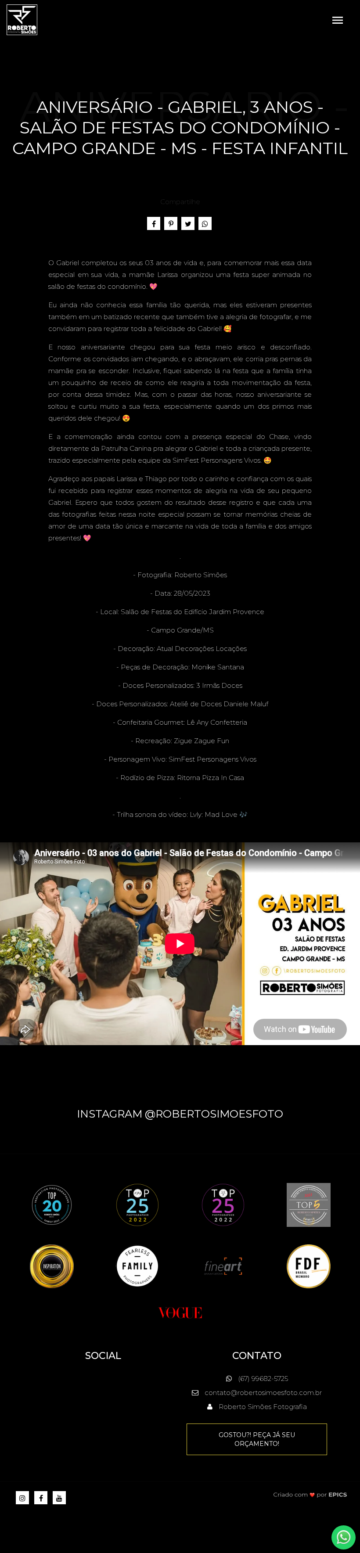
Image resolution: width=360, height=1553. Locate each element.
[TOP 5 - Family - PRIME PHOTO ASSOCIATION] (308, 1204)
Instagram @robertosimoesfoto (180, 1113)
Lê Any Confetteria (217, 722)
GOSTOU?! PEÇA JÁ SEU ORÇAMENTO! (257, 1439)
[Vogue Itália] (180, 1312)
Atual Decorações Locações (202, 648)
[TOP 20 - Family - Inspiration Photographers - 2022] (51, 1204)
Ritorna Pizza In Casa (210, 777)
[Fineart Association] (223, 1266)
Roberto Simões (200, 575)
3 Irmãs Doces (219, 685)
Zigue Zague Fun (201, 741)
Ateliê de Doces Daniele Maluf (219, 704)
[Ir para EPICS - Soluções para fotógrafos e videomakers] (310, 1494)
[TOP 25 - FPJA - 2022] (137, 1204)
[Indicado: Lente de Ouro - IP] (51, 1266)
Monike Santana (217, 667)
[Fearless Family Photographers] (137, 1266)
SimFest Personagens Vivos (212, 759)
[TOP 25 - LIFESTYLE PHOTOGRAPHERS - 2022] (223, 1204)
